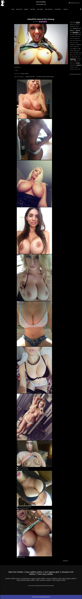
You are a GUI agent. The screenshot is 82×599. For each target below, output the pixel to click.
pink (71, 54)
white (77, 69)
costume (76, 36)
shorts (77, 58)
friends (77, 40)
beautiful (71, 26)
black (74, 30)
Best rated (40, 9)
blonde (78, 30)
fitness (74, 40)
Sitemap (46, 585)
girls (80, 40)
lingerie (74, 48)
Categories (58, 9)
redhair (73, 56)
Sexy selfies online (33, 572)
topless (78, 65)
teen (78, 63)
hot (78, 44)
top (75, 65)
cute (79, 36)
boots (80, 32)
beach (78, 24)
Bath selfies (41, 578)
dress (73, 38)
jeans (80, 44)
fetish (78, 38)
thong (71, 64)
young (79, 69)
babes (73, 24)
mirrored (72, 50)
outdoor (71, 52)
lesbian (71, 48)
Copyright (38, 585)
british (73, 34)
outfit (74, 52)
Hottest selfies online (12, 578)
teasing (74, 62)
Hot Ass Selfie (51, 578)
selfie (79, 56)
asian (74, 22)
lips (77, 48)
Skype (80, 58)
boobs (76, 32)
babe (71, 24)
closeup (26, 73)
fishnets (71, 40)
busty (80, 34)
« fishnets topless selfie (30, 76)
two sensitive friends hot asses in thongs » (45, 76)
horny (76, 44)
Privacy (41, 585)
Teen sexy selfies (45, 574)
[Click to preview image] (41, 44)
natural (22, 73)
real (80, 54)
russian (76, 56)
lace (73, 46)
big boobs (75, 28)
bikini (71, 30)
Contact (65, 9)
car (70, 36)
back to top (65, 560)
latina (75, 46)
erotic (76, 38)
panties (77, 52)
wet (74, 69)
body (71, 32)
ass (78, 22)
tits (73, 65)
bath (76, 24)
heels (77, 42)
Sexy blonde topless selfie (26, 580)
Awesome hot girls (28, 578)
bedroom (77, 26)
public (75, 54)
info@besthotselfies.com (75, 2)
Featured (32, 9)
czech (71, 38)
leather (78, 46)
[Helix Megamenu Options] (81, 9)
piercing (80, 52)
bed (74, 26)
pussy (78, 54)
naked (75, 50)
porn (73, 54)
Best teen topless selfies (66, 578)
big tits (80, 28)
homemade (72, 44)
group (74, 42)
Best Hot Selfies (41, 2)
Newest (26, 9)
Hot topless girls (51, 572)
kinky (71, 46)
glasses (71, 42)
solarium (71, 60)
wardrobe (71, 69)
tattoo (71, 62)
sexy (73, 59)
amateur (71, 22)
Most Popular (49, 9)
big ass (71, 28)
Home (12, 9)
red (70, 56)
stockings (75, 60)
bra (70, 34)
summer (78, 60)
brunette (76, 34)
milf (79, 48)
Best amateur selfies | (50, 580)
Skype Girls (19, 9)
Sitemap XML (51, 585)
